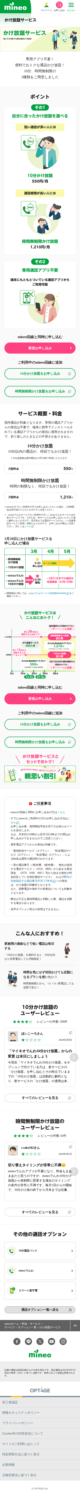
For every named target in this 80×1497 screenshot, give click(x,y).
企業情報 (8, 1464)
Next (74, 1057)
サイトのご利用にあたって (21, 1444)
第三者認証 (10, 1402)
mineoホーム (11, 1323)
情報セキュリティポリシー (21, 1412)
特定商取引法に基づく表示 (21, 1454)
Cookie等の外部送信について (22, 1433)
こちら (27, 526)
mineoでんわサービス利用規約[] (47, 593)
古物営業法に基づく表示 (19, 1475)
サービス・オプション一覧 (20, 1327)
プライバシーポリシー (17, 1423)
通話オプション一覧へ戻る (40, 1309)
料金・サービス (31, 1323)
